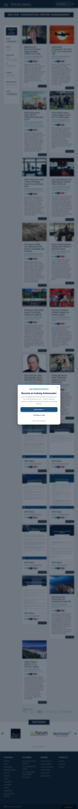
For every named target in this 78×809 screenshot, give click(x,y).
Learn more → (39, 409)
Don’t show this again (39, 420)
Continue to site (39, 415)
